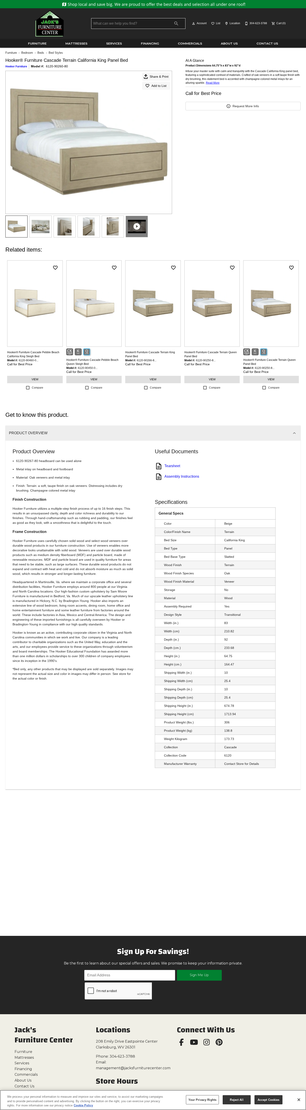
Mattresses (76, 43)
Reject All (236, 1099)
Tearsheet (172, 466)
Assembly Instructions (181, 476)
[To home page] (49, 23)
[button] (193, 23)
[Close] (299, 1100)
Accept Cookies (269, 1099)
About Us (229, 43)
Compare (37, 387)
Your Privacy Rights (202, 1099)
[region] (153, 1100)
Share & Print (159, 76)
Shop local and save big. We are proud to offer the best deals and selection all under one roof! (156, 4)
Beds (40, 52)
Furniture (37, 43)
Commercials (190, 43)
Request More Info (246, 106)
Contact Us (267, 43)
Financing (150, 43)
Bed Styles (56, 52)
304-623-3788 (122, 1056)
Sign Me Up (199, 975)
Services (114, 43)
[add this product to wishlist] (55, 267)
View (35, 379)
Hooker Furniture (16, 66)
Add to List (158, 86)
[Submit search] (176, 23)
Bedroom (27, 52)
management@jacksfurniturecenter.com (133, 1068)
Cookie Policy (83, 1105)
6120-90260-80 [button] (57, 66)
